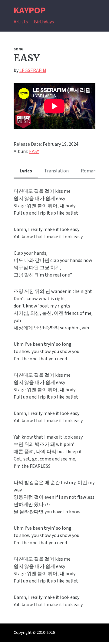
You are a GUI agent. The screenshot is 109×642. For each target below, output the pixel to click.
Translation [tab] (56, 171)
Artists (21, 22)
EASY (34, 151)
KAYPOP (30, 10)
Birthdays (44, 22)
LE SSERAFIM (32, 70)
